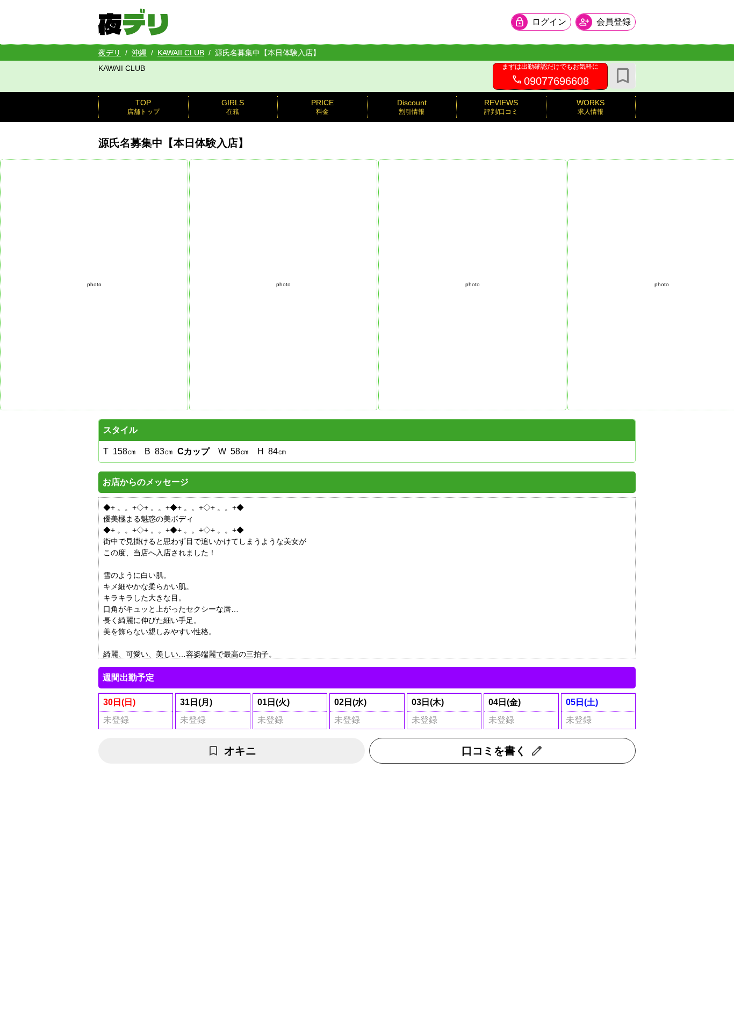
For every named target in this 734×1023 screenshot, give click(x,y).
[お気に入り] (623, 76)
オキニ (240, 751)
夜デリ (109, 52)
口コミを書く (494, 751)
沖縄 (139, 52)
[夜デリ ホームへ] (133, 22)
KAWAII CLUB (180, 52)
